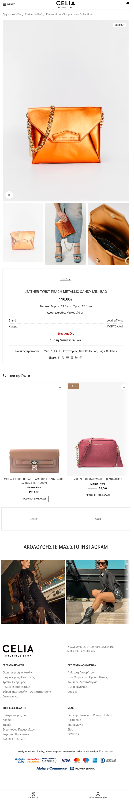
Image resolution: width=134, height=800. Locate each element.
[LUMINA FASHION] (34, 519)
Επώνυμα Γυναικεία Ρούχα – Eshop (90, 715)
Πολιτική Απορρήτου (81, 672)
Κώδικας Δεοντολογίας (82, 682)
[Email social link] (67, 357)
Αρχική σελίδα (12, 14)
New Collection (83, 14)
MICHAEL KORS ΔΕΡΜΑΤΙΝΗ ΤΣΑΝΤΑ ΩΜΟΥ (97, 479)
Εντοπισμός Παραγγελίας (19, 729)
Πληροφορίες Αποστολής (19, 677)
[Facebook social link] (59, 357)
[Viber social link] (81, 357)
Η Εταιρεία (74, 720)
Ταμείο (7, 724)
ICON (98, 518)
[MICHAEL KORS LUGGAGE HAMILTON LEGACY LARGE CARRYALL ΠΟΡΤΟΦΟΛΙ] (34, 429)
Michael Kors (34, 487)
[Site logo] (65, 4)
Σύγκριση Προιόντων (16, 734)
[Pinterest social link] (72, 357)
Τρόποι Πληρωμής (14, 682)
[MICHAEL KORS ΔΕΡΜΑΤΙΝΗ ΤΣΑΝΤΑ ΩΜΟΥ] (98, 429)
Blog (70, 729)
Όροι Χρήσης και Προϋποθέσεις (88, 677)
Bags (102, 351)
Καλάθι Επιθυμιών (14, 739)
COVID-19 (73, 734)
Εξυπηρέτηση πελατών (17, 672)
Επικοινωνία (10, 696)
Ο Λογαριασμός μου (15, 715)
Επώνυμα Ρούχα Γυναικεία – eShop (47, 14)
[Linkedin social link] (76, 357)
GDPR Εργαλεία (77, 687)
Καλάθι (7, 720)
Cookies (72, 691)
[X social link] (63, 357)
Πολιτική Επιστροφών (17, 687)
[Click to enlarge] (9, 195)
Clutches (111, 351)
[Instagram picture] (33, 592)
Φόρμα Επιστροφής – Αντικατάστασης (27, 691)
